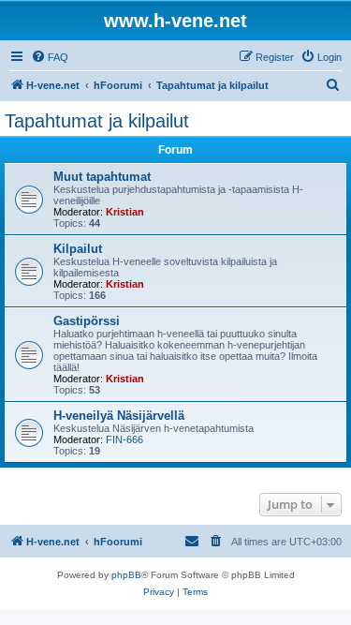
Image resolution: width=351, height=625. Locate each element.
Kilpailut (77, 249)
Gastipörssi (86, 321)
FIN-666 (124, 439)
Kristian (125, 211)
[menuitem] (49, 57)
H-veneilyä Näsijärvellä (118, 416)
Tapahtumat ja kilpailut (97, 121)
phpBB (126, 575)
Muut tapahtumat (102, 177)
